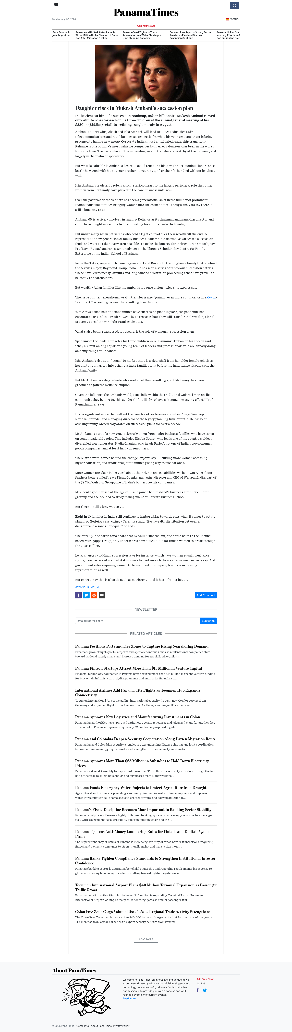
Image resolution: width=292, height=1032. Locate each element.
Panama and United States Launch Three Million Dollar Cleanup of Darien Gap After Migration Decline (75, 35)
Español (235, 19)
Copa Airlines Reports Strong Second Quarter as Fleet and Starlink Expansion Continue (169, 35)
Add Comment (206, 595)
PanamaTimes (146, 12)
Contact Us (83, 1025)
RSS (202, 983)
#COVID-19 (82, 587)
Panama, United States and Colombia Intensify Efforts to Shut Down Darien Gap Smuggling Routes (215, 35)
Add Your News (146, 25)
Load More (146, 939)
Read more (129, 998)
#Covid (95, 587)
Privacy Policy (121, 1025)
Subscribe (208, 620)
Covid (211, 297)
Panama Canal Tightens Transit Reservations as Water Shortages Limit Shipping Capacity (120, 35)
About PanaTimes (101, 1025)
